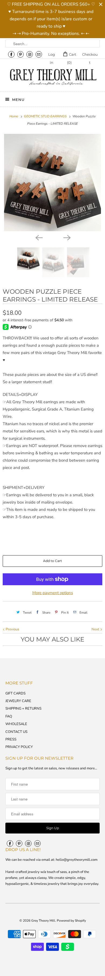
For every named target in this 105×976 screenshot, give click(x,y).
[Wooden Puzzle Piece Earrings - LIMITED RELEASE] (52, 182)
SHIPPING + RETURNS (23, 708)
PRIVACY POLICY (19, 747)
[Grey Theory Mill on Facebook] (11, 54)
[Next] (66, 237)
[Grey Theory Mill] (52, 77)
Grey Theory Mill (43, 920)
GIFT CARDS (15, 693)
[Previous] (38, 237)
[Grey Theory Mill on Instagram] (29, 54)
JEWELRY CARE (18, 701)
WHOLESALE (16, 724)
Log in (51, 55)
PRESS (10, 739)
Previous (12, 629)
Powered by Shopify (71, 920)
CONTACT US (16, 731)
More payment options (52, 592)
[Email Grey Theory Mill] (39, 54)
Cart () (71, 55)
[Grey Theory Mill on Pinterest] (20, 54)
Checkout (90, 55)
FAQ (8, 716)
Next (96, 629)
